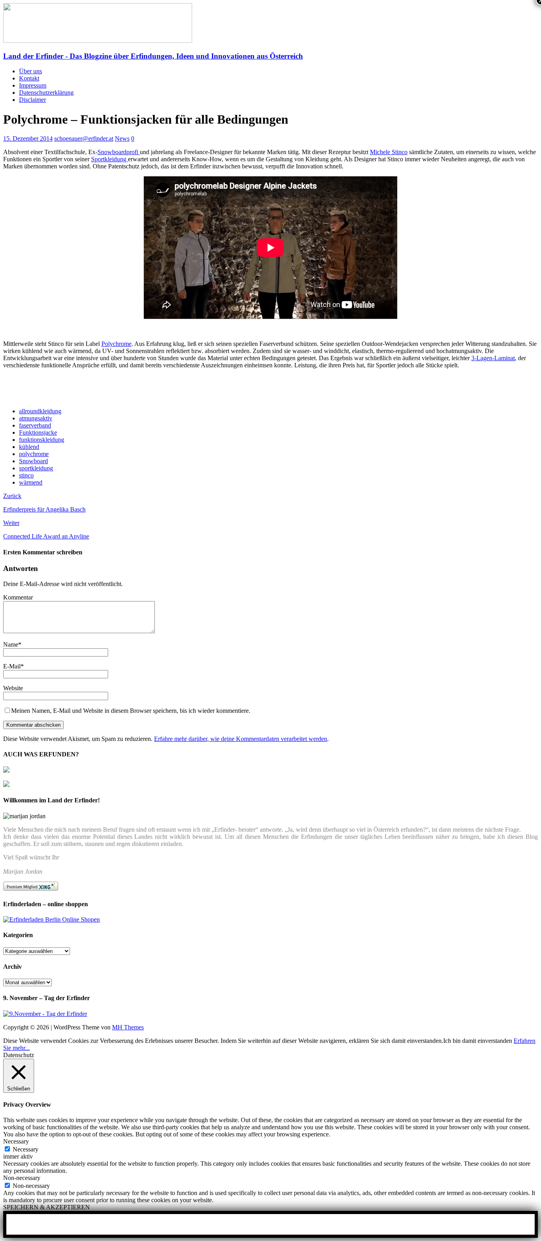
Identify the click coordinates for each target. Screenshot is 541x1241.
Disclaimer (32, 99)
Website (13, 688)
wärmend (30, 482)
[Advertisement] (96, 388)
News (122, 138)
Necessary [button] (16, 1141)
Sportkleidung (109, 159)
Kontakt (29, 78)
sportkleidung (36, 468)
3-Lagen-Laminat (493, 358)
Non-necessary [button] (21, 1177)
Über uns (30, 71)
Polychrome (116, 343)
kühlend (29, 446)
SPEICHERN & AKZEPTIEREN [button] (46, 1207)
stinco (26, 475)
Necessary (25, 1149)
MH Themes (128, 1027)
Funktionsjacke (38, 432)
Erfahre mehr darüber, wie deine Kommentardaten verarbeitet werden (240, 738)
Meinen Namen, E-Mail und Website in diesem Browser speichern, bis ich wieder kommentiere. (130, 710)
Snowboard (33, 461)
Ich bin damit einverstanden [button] (477, 1040)
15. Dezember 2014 (28, 138)
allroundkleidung (40, 411)
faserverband (35, 425)
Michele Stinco (389, 152)
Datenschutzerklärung (46, 92)
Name (10, 644)
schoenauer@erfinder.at (83, 138)
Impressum (32, 85)
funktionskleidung (41, 439)
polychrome (34, 454)
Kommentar (18, 597)
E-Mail (12, 666)
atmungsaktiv (35, 418)
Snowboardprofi (118, 152)
